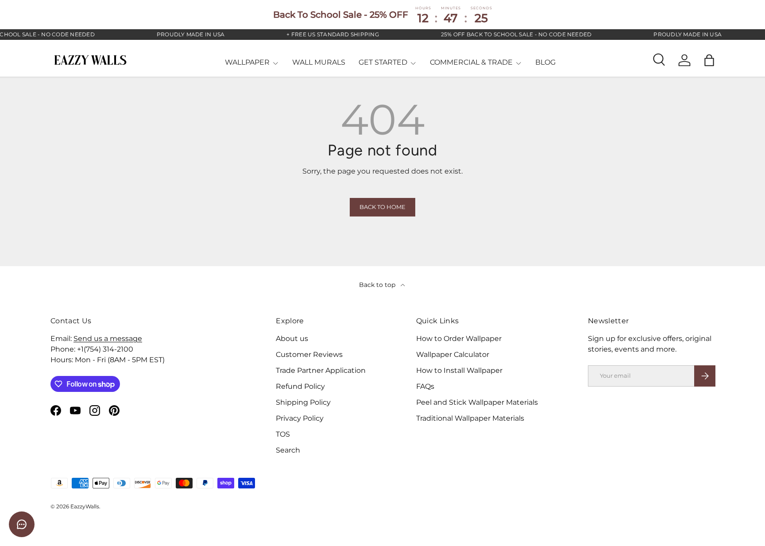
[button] (709, 60)
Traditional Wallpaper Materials (470, 418)
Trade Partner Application (321, 370)
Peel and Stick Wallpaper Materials (477, 402)
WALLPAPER (247, 62)
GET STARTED (383, 62)
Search (288, 450)
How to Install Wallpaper (459, 370)
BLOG (545, 62)
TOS (283, 434)
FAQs (425, 386)
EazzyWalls (84, 506)
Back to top (378, 285)
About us (292, 338)
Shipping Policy (303, 402)
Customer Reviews (309, 354)
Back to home (382, 207)
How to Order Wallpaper (459, 338)
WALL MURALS (318, 62)
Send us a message (107, 338)
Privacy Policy (300, 418)
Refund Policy (300, 386)
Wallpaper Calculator (452, 354)
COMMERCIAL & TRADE (471, 62)
